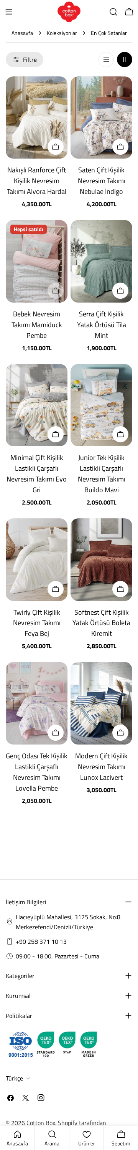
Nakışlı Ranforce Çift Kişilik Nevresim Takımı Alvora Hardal (36, 181)
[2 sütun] (124, 59)
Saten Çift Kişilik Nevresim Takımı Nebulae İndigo (101, 181)
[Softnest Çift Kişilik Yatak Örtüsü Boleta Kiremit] (101, 559)
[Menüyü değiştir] (8, 12)
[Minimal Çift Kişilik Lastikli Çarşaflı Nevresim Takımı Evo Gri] (36, 405)
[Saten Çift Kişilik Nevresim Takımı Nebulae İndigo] (101, 117)
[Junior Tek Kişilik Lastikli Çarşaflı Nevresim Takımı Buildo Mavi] (101, 405)
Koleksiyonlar (62, 33)
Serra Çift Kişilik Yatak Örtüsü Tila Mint (101, 325)
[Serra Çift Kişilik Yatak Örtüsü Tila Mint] (101, 261)
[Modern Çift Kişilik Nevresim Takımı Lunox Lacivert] (101, 703)
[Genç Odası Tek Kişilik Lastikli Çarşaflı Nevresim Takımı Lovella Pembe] (36, 703)
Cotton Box (40, 1122)
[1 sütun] (106, 59)
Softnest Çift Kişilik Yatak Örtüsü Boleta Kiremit (101, 623)
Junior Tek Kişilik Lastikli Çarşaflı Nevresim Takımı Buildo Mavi (101, 473)
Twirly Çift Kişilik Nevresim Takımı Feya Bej (37, 623)
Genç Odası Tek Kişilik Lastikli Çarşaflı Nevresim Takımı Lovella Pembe (36, 772)
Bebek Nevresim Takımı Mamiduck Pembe (37, 325)
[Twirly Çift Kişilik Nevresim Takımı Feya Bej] (36, 559)
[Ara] (113, 12)
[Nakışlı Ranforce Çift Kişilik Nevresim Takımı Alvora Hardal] (36, 117)
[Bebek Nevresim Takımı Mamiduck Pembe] (36, 261)
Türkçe (14, 1078)
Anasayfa (22, 33)
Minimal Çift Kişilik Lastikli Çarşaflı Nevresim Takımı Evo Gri (37, 473)
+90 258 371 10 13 (41, 941)
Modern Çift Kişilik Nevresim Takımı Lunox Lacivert (101, 767)
